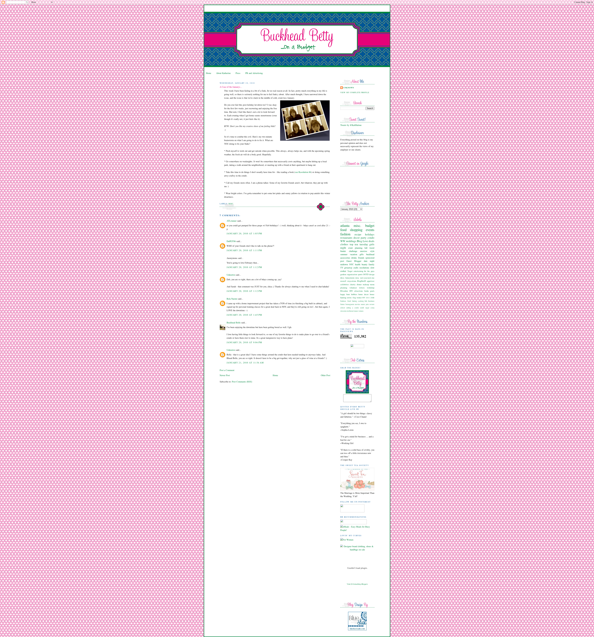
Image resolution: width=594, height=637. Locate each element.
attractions (358, 291)
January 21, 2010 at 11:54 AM (245, 362)
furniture (371, 301)
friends (361, 257)
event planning (355, 247)
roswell (343, 281)
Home (208, 73)
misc (357, 277)
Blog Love (362, 241)
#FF (363, 297)
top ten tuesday (359, 244)
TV (341, 267)
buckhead (370, 254)
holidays (369, 234)
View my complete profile (354, 92)
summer (343, 254)
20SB (372, 297)
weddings (351, 241)
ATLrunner (232, 220)
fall (365, 247)
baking (354, 301)
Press (238, 73)
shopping (356, 229)
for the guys (369, 271)
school (342, 308)
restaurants (346, 237)
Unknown (231, 274)
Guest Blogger (353, 261)
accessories (345, 257)
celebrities (344, 284)
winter (359, 297)
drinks (354, 257)
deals (371, 241)
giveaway (348, 267)
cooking (361, 301)
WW (342, 241)
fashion (345, 234)
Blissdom (344, 291)
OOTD (365, 274)
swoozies (343, 311)
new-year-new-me (367, 277)
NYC (351, 264)
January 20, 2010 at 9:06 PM (244, 342)
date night (369, 261)
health (357, 264)
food (343, 229)
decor (356, 237)
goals (372, 291)
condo (371, 237)
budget (369, 225)
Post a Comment (227, 370)
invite (349, 297)
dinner (359, 284)
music (363, 304)
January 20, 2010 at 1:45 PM (244, 314)
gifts (362, 254)
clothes (344, 244)
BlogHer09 (361, 281)
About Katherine (223, 73)
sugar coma (369, 308)
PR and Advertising (254, 73)
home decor (363, 294)
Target (350, 271)
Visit (357, 584)
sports (360, 274)
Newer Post (225, 375)
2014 (368, 297)
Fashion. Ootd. (345, 301)
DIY (351, 291)
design (371, 274)
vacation (353, 254)
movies (357, 304)
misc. (231, 203)
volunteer (353, 287)
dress (342, 277)
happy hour (345, 294)
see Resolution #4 (303, 172)
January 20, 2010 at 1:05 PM (244, 233)
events (370, 229)
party (363, 237)
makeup (366, 284)
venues (360, 311)
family (371, 264)
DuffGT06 (231, 241)
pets (367, 304)
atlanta (344, 225)
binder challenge (348, 251)
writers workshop (366, 287)
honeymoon (349, 277)
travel (372, 247)
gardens (343, 274)
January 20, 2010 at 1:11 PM (244, 250)
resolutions (364, 267)
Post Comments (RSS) (242, 381)
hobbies (354, 294)
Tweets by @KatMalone (351, 125)
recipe (358, 234)
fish (366, 301)
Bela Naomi (232, 298)
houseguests (350, 304)
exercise (363, 251)
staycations (351, 281)
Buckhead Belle (234, 322)
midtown (344, 264)
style (372, 251)
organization (352, 274)
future (342, 304)
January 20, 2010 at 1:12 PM (244, 267)
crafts (355, 267)
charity (352, 284)
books (366, 291)
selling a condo (352, 308)
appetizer (370, 281)
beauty (364, 264)
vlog (354, 297)
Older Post (325, 375)
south (362, 308)
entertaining (358, 271)
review (372, 304)
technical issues (352, 311)
